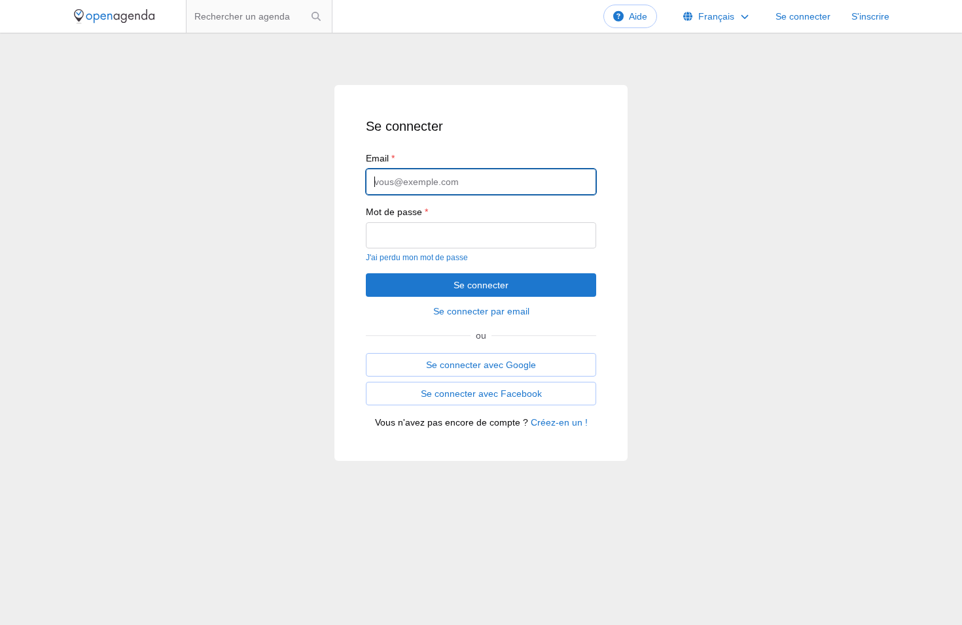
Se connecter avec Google (481, 365)
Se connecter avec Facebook (481, 393)
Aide (638, 16)
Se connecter (802, 16)
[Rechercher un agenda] (316, 16)
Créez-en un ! (559, 422)
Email (380, 158)
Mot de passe (397, 212)
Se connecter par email (481, 311)
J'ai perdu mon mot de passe (417, 257)
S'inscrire (870, 16)
